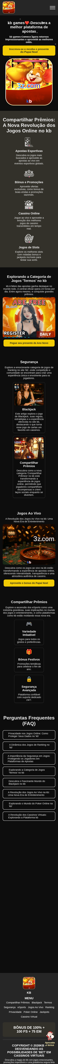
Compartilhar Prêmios (18, 1002)
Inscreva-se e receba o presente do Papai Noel (29, 50)
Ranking (49, 1007)
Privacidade (15, 1012)
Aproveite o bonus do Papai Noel (29, 583)
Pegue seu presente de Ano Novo (29, 343)
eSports (22, 1007)
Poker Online (31, 1012)
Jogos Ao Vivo (35, 1007)
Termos (48, 1002)
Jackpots (44, 1012)
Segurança (10, 1007)
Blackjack (37, 1002)
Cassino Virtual (29, 1016)
